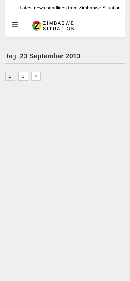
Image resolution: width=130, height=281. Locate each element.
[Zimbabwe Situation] (53, 32)
